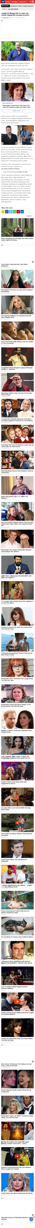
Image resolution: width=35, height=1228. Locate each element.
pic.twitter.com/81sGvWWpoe (10, 168)
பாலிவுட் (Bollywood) (13, 9)
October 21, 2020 (22, 172)
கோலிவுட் (8, 1)
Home (3, 9)
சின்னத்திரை (15, 1)
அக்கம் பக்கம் (22, 1)
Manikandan (6, 17)
